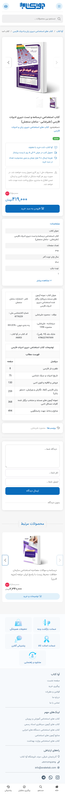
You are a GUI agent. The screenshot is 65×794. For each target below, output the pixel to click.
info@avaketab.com (45, 768)
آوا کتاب (59, 31)
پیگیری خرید (54, 686)
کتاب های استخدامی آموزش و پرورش (42, 719)
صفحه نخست (53, 681)
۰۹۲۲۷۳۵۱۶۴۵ (49, 762)
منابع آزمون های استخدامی (47, 735)
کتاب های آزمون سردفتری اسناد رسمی (42, 724)
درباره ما (56, 697)
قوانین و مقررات (52, 692)
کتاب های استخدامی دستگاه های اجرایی (41, 730)
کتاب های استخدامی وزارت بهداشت (43, 741)
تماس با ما (55, 703)
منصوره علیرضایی (38, 428)
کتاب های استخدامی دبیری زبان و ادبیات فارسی (33, 31)
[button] (57, 62)
